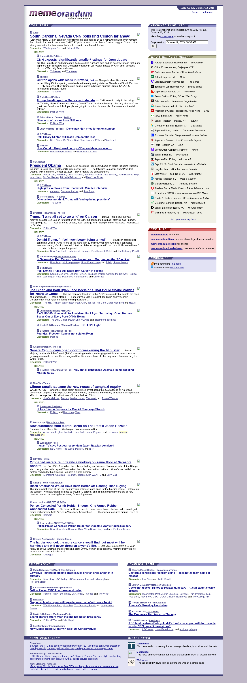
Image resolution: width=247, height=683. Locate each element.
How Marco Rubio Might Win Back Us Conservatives (63, 628)
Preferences (208, 12)
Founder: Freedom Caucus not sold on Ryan (65, 333)
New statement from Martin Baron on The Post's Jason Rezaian (78, 426)
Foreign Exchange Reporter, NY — (178, 62)
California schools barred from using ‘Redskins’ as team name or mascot (169, 574)
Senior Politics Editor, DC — (175, 96)
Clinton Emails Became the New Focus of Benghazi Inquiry (75, 387)
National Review (77, 274)
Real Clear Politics (84, 140)
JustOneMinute (51, 398)
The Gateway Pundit (128, 251)
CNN (35, 33)
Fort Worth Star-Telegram (63, 570)
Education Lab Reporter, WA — (178, 86)
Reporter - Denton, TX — (177, 140)
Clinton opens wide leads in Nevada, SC (65, 80)
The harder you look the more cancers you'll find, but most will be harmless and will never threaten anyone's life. (77, 544)
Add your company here (183, 219)
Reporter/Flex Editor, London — (172, 159)
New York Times (94, 177)
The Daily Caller (58, 319)
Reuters (60, 197)
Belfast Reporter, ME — (169, 77)
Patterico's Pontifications (75, 276)
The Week (71, 71)
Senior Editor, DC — (171, 154)
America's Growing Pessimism (148, 605)
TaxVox (91, 302)
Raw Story (89, 191)
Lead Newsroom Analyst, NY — (176, 81)
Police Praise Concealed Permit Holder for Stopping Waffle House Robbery (84, 525)
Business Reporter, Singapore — (180, 135)
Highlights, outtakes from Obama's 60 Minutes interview (72, 188)
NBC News (56, 140)
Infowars (47, 515)
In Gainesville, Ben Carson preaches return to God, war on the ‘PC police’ (83, 259)
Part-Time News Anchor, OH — (177, 72)
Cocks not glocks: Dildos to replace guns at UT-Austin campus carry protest (172, 589)
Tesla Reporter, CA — (168, 145)
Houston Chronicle (161, 585)
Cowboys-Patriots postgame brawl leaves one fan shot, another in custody (71, 574)
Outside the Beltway (116, 274)
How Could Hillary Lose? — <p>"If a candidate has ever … (74, 148)
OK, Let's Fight (91, 325)
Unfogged (48, 554)
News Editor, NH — (171, 115)
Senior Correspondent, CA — (174, 106)
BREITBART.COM (61, 311)
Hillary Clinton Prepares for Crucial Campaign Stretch (71, 409)
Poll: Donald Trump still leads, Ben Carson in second (70, 270)
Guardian (60, 475)
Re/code (89, 593)
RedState (68, 140)
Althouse (78, 174)
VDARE (85, 319)
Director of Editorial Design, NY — (179, 203)
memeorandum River (162, 239)
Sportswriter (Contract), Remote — (176, 149)
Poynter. (97, 432)
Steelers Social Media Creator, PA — (181, 188)
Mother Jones (77, 398)
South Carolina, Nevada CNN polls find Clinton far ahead (80, 36)
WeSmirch (142, 660)
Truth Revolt (73, 251)
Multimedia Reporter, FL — (178, 212)
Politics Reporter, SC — (174, 178)
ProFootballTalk (38, 581)
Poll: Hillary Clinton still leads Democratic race (66, 136)
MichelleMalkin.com (70, 177)
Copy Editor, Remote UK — (174, 91)
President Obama (45, 165)
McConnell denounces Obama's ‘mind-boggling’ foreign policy (86, 371)
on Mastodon (177, 267)
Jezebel (184, 594)
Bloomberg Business (61, 151)
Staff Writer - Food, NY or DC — (178, 174)
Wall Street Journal (87, 151)
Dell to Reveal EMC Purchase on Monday (56, 590)
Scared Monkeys (59, 274)
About (195, 12)
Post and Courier (122, 529)
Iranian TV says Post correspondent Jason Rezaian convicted (75, 445)
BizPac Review (51, 177)
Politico (57, 56)
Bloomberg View (71, 412)
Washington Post (52, 48)
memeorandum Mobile (163, 243)
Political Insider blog (65, 257)
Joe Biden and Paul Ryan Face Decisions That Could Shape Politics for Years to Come (82, 292)
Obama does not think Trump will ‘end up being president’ (73, 199)
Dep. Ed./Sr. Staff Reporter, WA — (180, 164)
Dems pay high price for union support (90, 128)
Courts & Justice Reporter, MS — (181, 198)
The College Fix (201, 596)
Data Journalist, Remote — (175, 101)
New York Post (58, 251)
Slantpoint (110, 140)
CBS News (45, 134)
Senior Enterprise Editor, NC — (178, 207)
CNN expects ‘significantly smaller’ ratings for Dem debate (82, 59)
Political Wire (73, 48)
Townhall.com (57, 626)
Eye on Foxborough (95, 579)
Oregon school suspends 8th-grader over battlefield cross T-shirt (71, 602)
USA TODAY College (164, 596)
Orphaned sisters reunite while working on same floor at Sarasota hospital (80, 464)
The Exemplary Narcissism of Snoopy (152, 614)
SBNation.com (76, 579)
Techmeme (143, 643)
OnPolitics (98, 276)
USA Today (61, 579)
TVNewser (55, 71)
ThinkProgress (197, 594)
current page (166, 36)
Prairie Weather (110, 398)
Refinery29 (181, 596)
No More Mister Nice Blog (110, 302)
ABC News (147, 629)
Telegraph (71, 475)
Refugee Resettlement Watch (97, 251)
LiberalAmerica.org (91, 262)
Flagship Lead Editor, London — (175, 169)
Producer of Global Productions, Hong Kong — (181, 110)
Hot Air (132, 302)
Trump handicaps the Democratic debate (66, 100)
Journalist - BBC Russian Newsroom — (181, 193)
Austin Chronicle (169, 594)
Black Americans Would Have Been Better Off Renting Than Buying (78, 486)
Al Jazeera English (53, 432)
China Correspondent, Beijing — (173, 67)
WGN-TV (96, 475)
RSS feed (176, 263)
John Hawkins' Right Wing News (79, 529)
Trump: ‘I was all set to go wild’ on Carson (63, 216)
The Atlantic (56, 483)
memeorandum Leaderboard (166, 248)
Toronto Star (84, 475)
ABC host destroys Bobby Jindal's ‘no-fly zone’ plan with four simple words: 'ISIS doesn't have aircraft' (172, 625)
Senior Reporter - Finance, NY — (176, 120)
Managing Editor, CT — (175, 183)
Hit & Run (68, 605)
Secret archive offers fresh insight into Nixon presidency (65, 616)
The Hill (44, 77)
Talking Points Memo (117, 262)
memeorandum (159, 234)
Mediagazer (143, 652)
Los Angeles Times (167, 570)
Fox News (38, 600)
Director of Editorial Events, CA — (178, 125)
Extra (47, 459)
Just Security (110, 174)
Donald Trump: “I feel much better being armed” (71, 239)
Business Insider (93, 174)
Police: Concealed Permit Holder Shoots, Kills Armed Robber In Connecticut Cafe (75, 507)
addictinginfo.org (71, 262)
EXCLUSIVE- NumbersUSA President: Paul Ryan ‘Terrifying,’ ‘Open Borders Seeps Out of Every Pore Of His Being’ (84, 315)
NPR (91, 448)
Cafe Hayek (68, 620)
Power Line (49, 174)
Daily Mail (112, 475)
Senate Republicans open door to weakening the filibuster (75, 350)
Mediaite (68, 432)
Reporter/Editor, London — (179, 130)
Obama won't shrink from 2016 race (59, 120)
